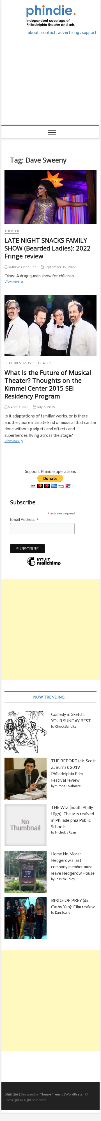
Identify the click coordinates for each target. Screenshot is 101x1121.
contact (48, 32)
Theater (11, 231)
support (89, 32)
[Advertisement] (51, 83)
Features (12, 363)
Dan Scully (62, 912)
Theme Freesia (51, 1094)
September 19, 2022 (60, 267)
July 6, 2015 (45, 407)
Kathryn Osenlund (21, 267)
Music (28, 363)
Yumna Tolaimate (68, 786)
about (33, 32)
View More (13, 282)
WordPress (74, 1094)
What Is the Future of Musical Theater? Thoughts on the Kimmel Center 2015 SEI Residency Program (47, 384)
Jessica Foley (65, 879)
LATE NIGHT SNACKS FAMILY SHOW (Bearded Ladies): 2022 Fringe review (47, 248)
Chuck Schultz (65, 726)
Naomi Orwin (18, 407)
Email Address (24, 519)
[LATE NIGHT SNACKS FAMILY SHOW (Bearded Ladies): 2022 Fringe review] (50, 197)
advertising (68, 32)
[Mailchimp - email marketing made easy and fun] (44, 565)
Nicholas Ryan (65, 832)
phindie (11, 1094)
